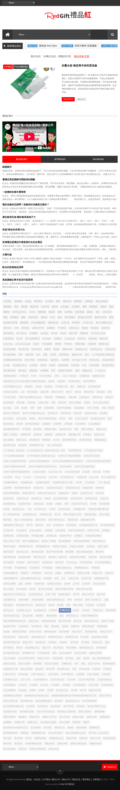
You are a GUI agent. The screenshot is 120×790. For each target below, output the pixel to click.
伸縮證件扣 (38, 488)
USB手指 (45, 306)
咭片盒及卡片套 (79, 360)
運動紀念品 (101, 429)
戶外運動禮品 (20, 568)
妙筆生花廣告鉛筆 (76, 530)
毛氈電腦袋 (79, 408)
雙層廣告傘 (94, 727)
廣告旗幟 (69, 552)
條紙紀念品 (40, 605)
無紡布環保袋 (65, 621)
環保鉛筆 (78, 413)
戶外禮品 (62, 328)
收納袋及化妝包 (54, 584)
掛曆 (53, 402)
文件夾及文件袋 (98, 333)
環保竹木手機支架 (11, 413)
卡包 (29, 509)
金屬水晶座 (92, 717)
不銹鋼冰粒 (84, 376)
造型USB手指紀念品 (46, 711)
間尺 (53, 370)
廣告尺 (69, 392)
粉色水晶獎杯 (80, 653)
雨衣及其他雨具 (55, 733)
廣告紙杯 (101, 392)
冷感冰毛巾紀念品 (79, 504)
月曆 (32, 408)
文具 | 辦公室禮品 (101, 402)
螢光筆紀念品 (63, 669)
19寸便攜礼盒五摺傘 (93, 450)
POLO (52, 317)
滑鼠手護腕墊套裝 (89, 615)
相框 (107, 642)
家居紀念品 (94, 360)
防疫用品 (48, 727)
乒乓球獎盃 (90, 482)
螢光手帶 (50, 669)
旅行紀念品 (21, 333)
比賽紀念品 (74, 328)
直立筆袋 (85, 642)
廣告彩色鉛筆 (37, 552)
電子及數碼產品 (32, 338)
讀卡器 (83, 690)
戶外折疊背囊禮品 (103, 562)
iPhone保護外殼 (108, 477)
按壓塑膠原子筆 (101, 578)
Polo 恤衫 (46, 338)
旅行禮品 (7, 408)
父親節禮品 (23, 626)
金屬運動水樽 (74, 434)
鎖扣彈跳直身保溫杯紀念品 (15, 727)
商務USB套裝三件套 (72, 514)
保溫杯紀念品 (96, 349)
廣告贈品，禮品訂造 (57, 557)
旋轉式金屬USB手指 (64, 589)
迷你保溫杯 (55, 706)
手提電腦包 (34, 568)
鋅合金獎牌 (8, 440)
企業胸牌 (7, 488)
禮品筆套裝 (58, 647)
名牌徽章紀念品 (29, 514)
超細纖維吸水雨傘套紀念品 (37, 695)
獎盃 (5, 317)
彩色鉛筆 (20, 562)
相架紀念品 (97, 642)
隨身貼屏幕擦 (85, 440)
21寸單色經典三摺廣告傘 (103, 354)
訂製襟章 (57, 424)
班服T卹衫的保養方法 (13, 229)
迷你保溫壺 (43, 706)
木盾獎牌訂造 (9, 599)
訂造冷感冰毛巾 (57, 679)
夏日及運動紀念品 (104, 322)
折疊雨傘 (31, 402)
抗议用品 (48, 573)
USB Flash (107, 312)
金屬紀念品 (32, 722)
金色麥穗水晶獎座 (48, 722)
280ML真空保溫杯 (92, 456)
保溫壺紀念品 (22, 498)
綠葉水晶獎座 (24, 663)
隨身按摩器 (81, 727)
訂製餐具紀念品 (10, 679)
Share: (17, 477)
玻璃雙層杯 (102, 626)
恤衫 (60, 317)
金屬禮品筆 (60, 434)
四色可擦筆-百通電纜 (77, 45)
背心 (98, 312)
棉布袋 (51, 605)
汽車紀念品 (98, 610)
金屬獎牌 (7, 722)
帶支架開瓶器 (65, 541)
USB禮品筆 (81, 477)
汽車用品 (86, 610)
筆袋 (70, 418)
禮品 (16, 306)
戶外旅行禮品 (9, 397)
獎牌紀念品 (104, 344)
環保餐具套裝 (91, 413)
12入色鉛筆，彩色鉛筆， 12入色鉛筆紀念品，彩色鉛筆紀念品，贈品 (34, 450)
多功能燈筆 (58, 525)
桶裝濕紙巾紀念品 (24, 605)
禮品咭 (62, 418)
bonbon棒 (93, 477)
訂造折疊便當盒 (104, 679)
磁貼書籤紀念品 (32, 647)
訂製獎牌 (46, 424)
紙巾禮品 (69, 658)
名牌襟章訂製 (46, 514)
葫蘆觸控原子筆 (10, 669)
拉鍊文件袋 (43, 402)
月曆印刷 (7, 254)
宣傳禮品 (18, 301)
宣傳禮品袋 (51, 536)
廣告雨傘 (24, 322)
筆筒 (54, 653)
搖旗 (20, 584)
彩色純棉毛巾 (108, 360)
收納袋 (87, 402)
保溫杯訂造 (36, 498)
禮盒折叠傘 (71, 647)
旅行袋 (32, 589)
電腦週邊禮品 (100, 440)
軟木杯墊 (31, 706)
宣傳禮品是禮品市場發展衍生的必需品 (22, 242)
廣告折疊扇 (89, 392)
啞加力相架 (104, 514)
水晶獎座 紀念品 (23, 610)
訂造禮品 (7, 301)
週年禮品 (22, 370)
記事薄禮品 (64, 354)
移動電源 (29, 354)
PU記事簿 (7, 477)
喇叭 (72, 386)
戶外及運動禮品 (21, 67)
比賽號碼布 (49, 408)
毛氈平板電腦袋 (64, 408)
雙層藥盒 (24, 733)
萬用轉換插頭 (109, 663)
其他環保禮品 (24, 504)
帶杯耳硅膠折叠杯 (82, 541)
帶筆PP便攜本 (9, 546)
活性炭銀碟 (27, 615)
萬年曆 (19, 424)
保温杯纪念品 (86, 493)
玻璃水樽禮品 (88, 626)
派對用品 (82, 338)
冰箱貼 (38, 386)
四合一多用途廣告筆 (23, 520)
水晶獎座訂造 (40, 610)
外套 (48, 525)
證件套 (54, 333)
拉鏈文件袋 (73, 578)
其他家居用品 (74, 381)
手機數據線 (60, 397)
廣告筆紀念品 (39, 557)
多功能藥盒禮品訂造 (88, 525)
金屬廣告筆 (25, 434)
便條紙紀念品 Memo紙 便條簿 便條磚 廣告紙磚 (24, 381)
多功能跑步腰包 (107, 525)
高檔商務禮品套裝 (33, 743)
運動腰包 (22, 717)
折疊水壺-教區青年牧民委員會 (79, 65)
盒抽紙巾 (63, 642)
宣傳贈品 (78, 536)
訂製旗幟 (80, 674)
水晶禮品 (44, 333)
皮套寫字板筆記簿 (11, 642)
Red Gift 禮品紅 (68, 784)
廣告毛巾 (7, 328)
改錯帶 (67, 584)
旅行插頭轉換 (9, 354)
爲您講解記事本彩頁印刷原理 (17, 279)
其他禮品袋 (38, 504)
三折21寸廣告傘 (69, 376)
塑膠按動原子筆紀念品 (13, 525)
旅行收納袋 (21, 589)
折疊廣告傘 (97, 397)
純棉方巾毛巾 (44, 658)
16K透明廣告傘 (74, 450)
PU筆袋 (106, 472)
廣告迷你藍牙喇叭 (78, 557)
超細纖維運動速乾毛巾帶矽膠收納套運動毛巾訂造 (74, 695)
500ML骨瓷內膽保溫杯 (84, 466)
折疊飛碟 (48, 578)
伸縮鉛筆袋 (87, 488)
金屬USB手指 (38, 328)
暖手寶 (76, 594)
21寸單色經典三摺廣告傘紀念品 (41, 456)
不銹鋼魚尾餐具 (42, 482)
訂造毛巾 (44, 685)
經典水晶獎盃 (9, 663)
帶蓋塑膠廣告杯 (43, 546)
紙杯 (110, 418)
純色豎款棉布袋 (98, 418)
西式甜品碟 (84, 669)
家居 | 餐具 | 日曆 (11, 541)
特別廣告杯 (36, 626)
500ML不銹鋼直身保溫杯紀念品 (42, 466)
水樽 (16, 328)
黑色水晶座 (53, 749)
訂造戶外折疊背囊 (86, 679)
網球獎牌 (37, 663)
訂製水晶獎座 (93, 674)
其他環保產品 (9, 504)
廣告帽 (58, 344)
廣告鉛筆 (93, 557)
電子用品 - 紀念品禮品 (99, 733)
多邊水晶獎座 (35, 530)
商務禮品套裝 (90, 514)
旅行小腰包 (8, 589)
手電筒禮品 (36, 573)
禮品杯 (52, 312)
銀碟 (60, 312)
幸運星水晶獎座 (77, 546)
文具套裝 (86, 584)
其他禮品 (29, 386)
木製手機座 (23, 599)
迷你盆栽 (80, 706)
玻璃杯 (65, 626)
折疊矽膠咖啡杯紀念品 (30, 578)
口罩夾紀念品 (64, 509)
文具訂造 (65, 322)
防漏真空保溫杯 (65, 370)
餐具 (87, 354)
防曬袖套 (46, 440)
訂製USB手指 (9, 674)
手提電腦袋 (47, 568)
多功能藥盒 (71, 525)
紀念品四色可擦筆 (26, 658)
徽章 (110, 392)
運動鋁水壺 (34, 717)
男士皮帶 (84, 637)
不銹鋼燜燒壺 (26, 482)
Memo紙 (96, 472)
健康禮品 (54, 360)
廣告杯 (55, 306)
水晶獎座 (76, 306)
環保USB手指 (35, 631)
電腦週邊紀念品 (56, 738)
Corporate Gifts (55, 472)
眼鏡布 (19, 647)
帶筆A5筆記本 (99, 541)
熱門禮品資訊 (60, 159)
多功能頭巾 (8, 530)
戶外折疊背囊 (86, 562)
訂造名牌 (71, 679)
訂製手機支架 (67, 674)
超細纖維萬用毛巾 (11, 429)
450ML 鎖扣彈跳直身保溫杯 (98, 461)
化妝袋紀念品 (18, 509)
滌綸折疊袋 (51, 615)
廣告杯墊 (99, 552)
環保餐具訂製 (71, 637)
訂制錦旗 (107, 669)
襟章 (74, 669)
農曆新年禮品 (50, 429)
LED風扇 (86, 472)
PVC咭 (33, 376)
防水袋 (56, 440)
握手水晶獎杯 (75, 402)
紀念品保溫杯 (9, 658)
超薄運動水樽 (26, 701)
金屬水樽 (37, 434)
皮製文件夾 (27, 642)
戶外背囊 (7, 568)
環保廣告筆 (64, 631)
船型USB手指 (94, 663)
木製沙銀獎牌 (37, 599)
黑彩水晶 (22, 749)
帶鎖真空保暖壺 (60, 546)
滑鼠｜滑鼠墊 (108, 408)
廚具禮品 (91, 546)
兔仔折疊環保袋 (60, 498)
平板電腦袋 (47, 344)
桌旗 (106, 599)
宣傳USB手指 (93, 530)
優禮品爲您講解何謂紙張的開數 (18, 179)
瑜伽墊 (6, 631)
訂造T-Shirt (25, 679)
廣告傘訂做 (53, 322)
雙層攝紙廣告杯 (10, 733)
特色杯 (52, 365)
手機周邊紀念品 (81, 568)
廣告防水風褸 (106, 557)
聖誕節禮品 (8, 424)
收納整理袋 (39, 584)
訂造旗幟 (33, 685)
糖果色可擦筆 (95, 653)
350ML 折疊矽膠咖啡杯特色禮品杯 (67, 461)
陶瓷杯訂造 (60, 727)
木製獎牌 (92, 344)
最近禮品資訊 (21, 159)
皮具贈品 (104, 413)
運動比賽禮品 (9, 717)
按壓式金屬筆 (9, 584)
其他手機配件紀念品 (12, 386)
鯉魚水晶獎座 (9, 749)
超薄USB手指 (105, 695)
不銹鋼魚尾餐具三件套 (62, 482)
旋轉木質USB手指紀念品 (14, 594)
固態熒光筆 (73, 520)
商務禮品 (42, 312)
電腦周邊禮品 (40, 738)
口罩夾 (52, 509)
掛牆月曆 (62, 402)
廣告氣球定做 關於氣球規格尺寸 (19, 217)
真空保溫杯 (8, 418)
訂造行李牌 (93, 685)
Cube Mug (8, 344)
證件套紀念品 (62, 690)
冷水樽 (93, 504)
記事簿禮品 (8, 338)
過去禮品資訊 (98, 159)
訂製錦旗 (68, 424)
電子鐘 (28, 738)
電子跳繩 (18, 738)
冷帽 (66, 504)
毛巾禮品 (101, 605)
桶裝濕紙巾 (8, 605)
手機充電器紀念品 (63, 568)
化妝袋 (6, 509)
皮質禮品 (52, 642)
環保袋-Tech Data (39, 45)
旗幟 (23, 317)
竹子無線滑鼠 (44, 653)
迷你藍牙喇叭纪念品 (96, 706)
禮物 (84, 306)
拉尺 (63, 578)
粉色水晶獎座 (65, 653)
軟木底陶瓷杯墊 (89, 701)
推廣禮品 (78, 301)
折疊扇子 (109, 397)
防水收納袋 (36, 727)
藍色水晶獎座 (26, 669)
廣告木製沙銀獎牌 (84, 552)
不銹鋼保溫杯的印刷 (12, 360)
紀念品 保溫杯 (81, 418)
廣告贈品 (7, 306)
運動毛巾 (106, 328)
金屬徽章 (51, 328)
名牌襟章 (65, 360)
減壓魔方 (39, 615)
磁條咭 (32, 418)
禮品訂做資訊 (102, 301)
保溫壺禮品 (8, 498)
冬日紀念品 (88, 322)
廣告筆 (24, 306)
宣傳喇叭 (106, 530)
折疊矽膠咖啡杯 (10, 578)
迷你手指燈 (68, 706)
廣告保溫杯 (8, 552)
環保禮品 (93, 306)
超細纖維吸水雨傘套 (12, 695)
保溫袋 (47, 498)
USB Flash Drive (19, 312)
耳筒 (76, 663)
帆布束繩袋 (32, 392)
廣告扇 (78, 392)
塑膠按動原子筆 (87, 520)
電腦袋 (56, 349)
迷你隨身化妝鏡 (27, 711)
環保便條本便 (50, 631)
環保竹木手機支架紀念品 (33, 413)
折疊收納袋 (8, 402)
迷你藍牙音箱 (65, 429)
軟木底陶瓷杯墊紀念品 (13, 706)
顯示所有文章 (81, 56)
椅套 (68, 605)
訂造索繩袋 (80, 424)
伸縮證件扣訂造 (72, 488)
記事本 (41, 690)
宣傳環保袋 (8, 536)
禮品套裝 (95, 328)
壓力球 (30, 525)
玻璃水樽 (75, 626)
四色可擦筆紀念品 (56, 520)
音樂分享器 (71, 738)
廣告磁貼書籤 (24, 557)
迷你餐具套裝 (9, 370)
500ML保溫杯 (66, 466)
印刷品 (63, 333)
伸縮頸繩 (99, 488)
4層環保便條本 (10, 376)
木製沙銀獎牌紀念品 (55, 599)
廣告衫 (90, 312)
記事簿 (50, 690)
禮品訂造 (67, 301)
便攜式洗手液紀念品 (47, 493)
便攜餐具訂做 (98, 376)
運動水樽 (104, 338)
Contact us (111, 767)
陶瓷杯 (6, 312)
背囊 (45, 354)
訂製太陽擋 (53, 674)
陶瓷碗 (71, 727)
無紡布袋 (24, 46)
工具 (22, 392)
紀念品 (28, 301)
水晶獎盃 (33, 365)
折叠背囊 (72, 397)
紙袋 (78, 658)
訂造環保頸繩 (79, 685)
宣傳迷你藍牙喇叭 (93, 536)
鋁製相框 (76, 722)
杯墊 (70, 599)
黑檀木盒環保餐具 (37, 749)
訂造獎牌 (55, 685)
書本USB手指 (88, 594)
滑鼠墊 (43, 365)
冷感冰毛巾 (33, 317)
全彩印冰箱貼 (76, 498)
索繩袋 (86, 658)
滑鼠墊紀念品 (72, 615)
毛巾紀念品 (8, 610)
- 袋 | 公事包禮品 (54, 445)
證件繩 (74, 690)
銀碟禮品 (87, 434)
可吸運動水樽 (79, 509)
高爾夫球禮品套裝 (78, 743)
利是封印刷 (110, 349)
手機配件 (24, 573)
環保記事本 (23, 637)
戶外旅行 (68, 344)
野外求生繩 (64, 717)
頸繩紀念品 (87, 370)
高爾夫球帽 (62, 743)
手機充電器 (80, 344)
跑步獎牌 (59, 701)
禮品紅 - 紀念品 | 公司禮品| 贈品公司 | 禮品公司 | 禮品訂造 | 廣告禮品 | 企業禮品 (63, 779)
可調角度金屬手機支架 (98, 509)
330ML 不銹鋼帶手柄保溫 (14, 461)
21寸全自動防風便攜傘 (13, 456)
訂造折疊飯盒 (9, 685)
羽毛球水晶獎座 (51, 663)
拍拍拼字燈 (86, 578)
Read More (68, 99)
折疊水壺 (109, 573)
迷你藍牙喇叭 (108, 365)
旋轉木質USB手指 (84, 589)
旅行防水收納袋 (45, 589)
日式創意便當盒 (35, 594)
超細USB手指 (95, 690)
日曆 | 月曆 (50, 594)
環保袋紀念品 (9, 637)
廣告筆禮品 (8, 333)
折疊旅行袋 (97, 573)
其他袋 (58, 504)
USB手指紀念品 (67, 477)
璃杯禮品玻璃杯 (19, 631)
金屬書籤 (44, 370)
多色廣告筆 (21, 530)
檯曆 (39, 408)
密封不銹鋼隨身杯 (30, 541)
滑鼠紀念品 (34, 621)
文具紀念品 (70, 338)
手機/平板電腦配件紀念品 (30, 397)
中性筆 (79, 482)
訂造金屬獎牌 (9, 690)
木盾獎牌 (33, 333)
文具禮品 (65, 306)
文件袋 (6, 365)
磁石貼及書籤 (9, 349)
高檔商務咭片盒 (36, 445)
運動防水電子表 (49, 717)
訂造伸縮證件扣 (40, 679)
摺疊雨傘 (84, 333)
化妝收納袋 (104, 504)
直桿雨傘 (74, 642)
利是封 (36, 344)
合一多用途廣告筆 (11, 514)
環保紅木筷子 (106, 631)
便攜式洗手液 (28, 493)
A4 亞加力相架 (38, 472)
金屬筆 (47, 349)
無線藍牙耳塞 (9, 626)
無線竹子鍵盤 (108, 621)
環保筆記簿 (66, 413)
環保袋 (85, 328)
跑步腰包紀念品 (72, 701)
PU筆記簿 (24, 376)
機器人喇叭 (78, 605)
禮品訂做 (34, 306)
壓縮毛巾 (39, 525)
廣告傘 (44, 317)
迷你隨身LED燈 (10, 711)
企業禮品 (89, 301)
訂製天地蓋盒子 (38, 674)
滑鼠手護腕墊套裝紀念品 (14, 621)
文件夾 (76, 584)
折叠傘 (58, 573)
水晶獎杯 (53, 610)
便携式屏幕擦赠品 (11, 493)
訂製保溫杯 (23, 674)
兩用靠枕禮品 (91, 498)
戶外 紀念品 (71, 562)
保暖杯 (75, 493)
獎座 (46, 626)
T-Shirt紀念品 (40, 477)
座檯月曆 (44, 392)
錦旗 (111, 317)
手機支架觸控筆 (10, 573)
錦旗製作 (7, 166)
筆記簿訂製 (23, 349)
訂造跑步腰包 (107, 685)
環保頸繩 (93, 338)
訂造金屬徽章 (94, 424)
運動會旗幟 (99, 711)
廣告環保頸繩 (9, 557)
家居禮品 (14, 317)
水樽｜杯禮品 (93, 408)
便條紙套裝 (64, 493)
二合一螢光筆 (104, 482)
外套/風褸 (79, 312)
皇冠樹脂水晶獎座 (99, 637)
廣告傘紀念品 (22, 552)
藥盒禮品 (39, 669)
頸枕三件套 (95, 738)
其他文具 (104, 498)
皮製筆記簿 (40, 642)
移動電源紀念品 (86, 647)
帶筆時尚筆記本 (26, 546)
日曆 (16, 408)
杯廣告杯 (78, 599)
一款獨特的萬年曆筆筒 (14, 192)
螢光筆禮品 (36, 349)
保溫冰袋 (99, 493)
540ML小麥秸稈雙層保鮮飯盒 (16, 472)
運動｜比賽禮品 (10, 434)
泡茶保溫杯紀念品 (11, 615)
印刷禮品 (48, 386)
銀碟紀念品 (99, 434)
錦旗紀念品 (21, 440)
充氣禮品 (61, 381)
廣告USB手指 (57, 392)
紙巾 (38, 354)
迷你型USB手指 (85, 317)
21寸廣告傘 (100, 370)
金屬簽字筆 (19, 722)
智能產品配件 (64, 594)
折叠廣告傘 (69, 573)
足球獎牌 (26, 429)
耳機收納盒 (66, 663)
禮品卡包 (46, 647)
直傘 (20, 354)
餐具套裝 (7, 743)
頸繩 (77, 370)
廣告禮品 (38, 301)
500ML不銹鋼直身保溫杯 (14, 466)
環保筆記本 (53, 413)
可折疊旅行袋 (61, 386)
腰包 (83, 663)
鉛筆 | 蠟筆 (64, 722)
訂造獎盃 (66, 685)
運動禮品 (33, 370)
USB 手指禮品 (45, 376)
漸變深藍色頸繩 (49, 621)
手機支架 (48, 397)
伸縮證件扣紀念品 (54, 488)
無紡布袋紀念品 (92, 621)
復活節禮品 (47, 562)
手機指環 (95, 568)
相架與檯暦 (63, 365)
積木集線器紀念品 (11, 653)
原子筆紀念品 (40, 509)
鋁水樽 (19, 338)
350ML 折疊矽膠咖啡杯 (39, 461)
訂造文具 (22, 685)
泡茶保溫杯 (111, 610)
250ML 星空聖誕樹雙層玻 (69, 456)
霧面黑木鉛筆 (9, 445)
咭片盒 (58, 514)
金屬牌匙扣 (105, 717)
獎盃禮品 (55, 626)
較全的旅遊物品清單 (12, 267)
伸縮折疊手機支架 (22, 488)
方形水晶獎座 (99, 584)
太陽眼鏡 (48, 530)
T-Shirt (32, 312)
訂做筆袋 (96, 669)
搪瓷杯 (28, 584)
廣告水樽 (73, 333)
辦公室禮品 (70, 317)
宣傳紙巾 (58, 338)
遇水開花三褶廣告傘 (67, 711)
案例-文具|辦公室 (93, 599)
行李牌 (53, 354)
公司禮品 (8, 67)
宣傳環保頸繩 (22, 536)
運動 (76, 429)
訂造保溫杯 (94, 365)
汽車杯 (76, 610)
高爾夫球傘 (67, 349)
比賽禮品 (90, 605)
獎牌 (111, 306)
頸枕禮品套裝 (109, 738)
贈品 (58, 301)
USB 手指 (53, 477)
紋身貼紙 (75, 365)
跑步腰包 (37, 429)
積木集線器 (101, 647)
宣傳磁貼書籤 (37, 536)
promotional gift (22, 344)
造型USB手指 (100, 317)
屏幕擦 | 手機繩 (49, 541)
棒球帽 (60, 605)
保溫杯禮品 (43, 360)
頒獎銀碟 (83, 738)
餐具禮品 (18, 743)
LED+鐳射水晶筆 (72, 472)
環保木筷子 (77, 631)
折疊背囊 (20, 402)
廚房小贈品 (103, 546)
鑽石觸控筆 (34, 440)
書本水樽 (101, 594)
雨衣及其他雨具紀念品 (75, 733)
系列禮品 (25, 328)
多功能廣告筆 (94, 386)
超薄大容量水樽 (10, 701)
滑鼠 (61, 615)
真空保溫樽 (21, 418)
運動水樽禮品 (87, 429)
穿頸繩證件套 (28, 653)
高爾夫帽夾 (49, 743)
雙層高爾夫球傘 (38, 733)
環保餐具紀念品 (55, 637)
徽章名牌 (59, 562)
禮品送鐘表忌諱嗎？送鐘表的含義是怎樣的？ (25, 204)
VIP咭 (56, 376)
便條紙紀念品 (81, 349)
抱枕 (57, 578)
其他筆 (49, 504)
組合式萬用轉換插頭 (101, 658)
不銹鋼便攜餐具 (10, 482)
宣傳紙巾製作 (65, 536)
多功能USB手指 (10, 322)
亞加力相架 (30, 360)
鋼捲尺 (86, 722)
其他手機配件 (89, 381)
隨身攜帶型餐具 (69, 440)
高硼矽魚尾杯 (95, 743)
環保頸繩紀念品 (38, 637)
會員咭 (24, 408)
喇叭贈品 (7, 520)
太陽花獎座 (60, 530)
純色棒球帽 (57, 658)
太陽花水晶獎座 (10, 392)
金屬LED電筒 (78, 717)
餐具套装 (22, 445)
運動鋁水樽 (77, 354)
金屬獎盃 (48, 434)
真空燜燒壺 (8, 647)
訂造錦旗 (22, 690)
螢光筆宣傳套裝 (32, 424)
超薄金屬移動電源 (43, 701)
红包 (84, 365)
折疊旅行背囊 (83, 573)
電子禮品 (7, 738)
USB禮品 (68, 312)
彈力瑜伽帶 (8, 562)
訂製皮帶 (106, 674)
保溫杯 (103, 306)
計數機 (32, 690)
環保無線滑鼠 (91, 631)
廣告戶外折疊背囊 (54, 552)
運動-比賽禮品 (85, 711)
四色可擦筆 (59, 46)
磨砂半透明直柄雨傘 (47, 418)
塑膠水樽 (81, 386)
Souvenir (27, 477)
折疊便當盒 (84, 397)
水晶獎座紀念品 (19, 365)
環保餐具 (76, 322)
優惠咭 (51, 381)
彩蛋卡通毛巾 (33, 562)
